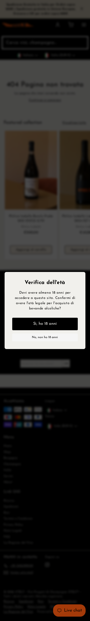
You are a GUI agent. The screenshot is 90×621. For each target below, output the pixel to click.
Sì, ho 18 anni (45, 324)
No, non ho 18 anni (45, 337)
